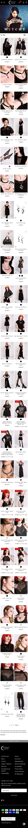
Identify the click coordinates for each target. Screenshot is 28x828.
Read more (2, 734)
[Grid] (24, 35)
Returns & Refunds (20, 764)
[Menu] (1, 2)
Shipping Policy (19, 761)
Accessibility (18, 766)
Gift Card (3, 766)
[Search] (5, 2)
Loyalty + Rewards (6, 764)
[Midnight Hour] (12, 2)
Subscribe (14, 795)
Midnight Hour (8, 822)
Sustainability (5, 773)
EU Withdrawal (19, 774)
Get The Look (5, 756)
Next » (17, 725)
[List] (27, 35)
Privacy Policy (18, 769)
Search (17, 756)
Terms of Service (19, 771)
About (3, 759)
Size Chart (17, 759)
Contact (3, 761)
